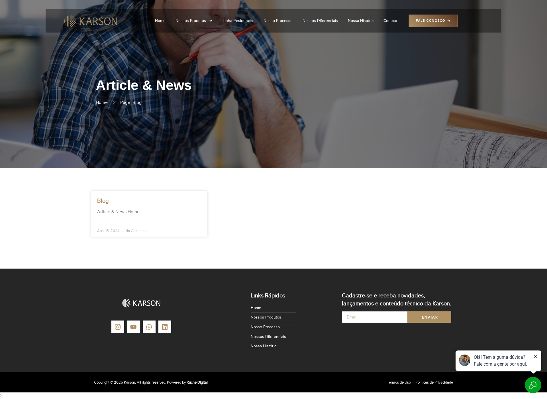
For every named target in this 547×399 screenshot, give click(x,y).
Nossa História (360, 21)
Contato (390, 21)
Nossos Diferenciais (320, 21)
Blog (103, 201)
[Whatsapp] (149, 327)
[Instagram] (117, 327)
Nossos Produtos (190, 21)
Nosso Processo (278, 21)
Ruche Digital (197, 382)
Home (160, 21)
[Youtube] (133, 327)
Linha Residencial (238, 21)
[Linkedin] (164, 327)
